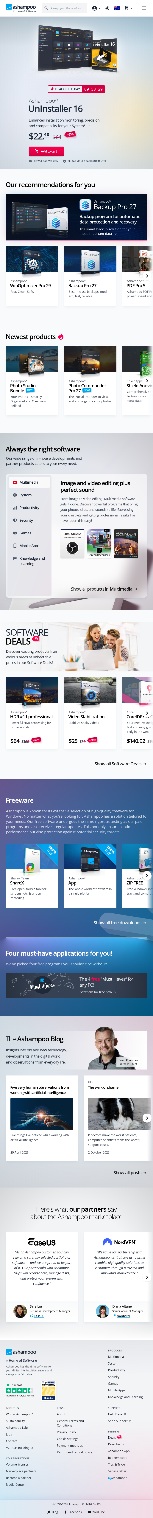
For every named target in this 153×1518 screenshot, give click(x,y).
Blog (55, 1512)
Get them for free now (95, 992)
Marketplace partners (21, 1471)
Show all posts (127, 1173)
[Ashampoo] (21, 1352)
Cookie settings (67, 1439)
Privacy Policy (66, 1432)
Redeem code (117, 1458)
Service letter (117, 1471)
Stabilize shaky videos (84, 723)
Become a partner (18, 1478)
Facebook (75, 1512)
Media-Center (15, 1485)
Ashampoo (118, 1478)
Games (113, 1384)
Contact (11, 1441)
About (61, 1414)
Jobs (9, 1434)
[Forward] (147, 275)
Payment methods (70, 1446)
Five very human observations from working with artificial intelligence (39, 1090)
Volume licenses (17, 1464)
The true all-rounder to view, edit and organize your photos (90, 399)
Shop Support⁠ (118, 1421)
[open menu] (144, 8)
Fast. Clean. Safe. (22, 292)
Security (113, 1377)
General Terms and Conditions (70, 1423)
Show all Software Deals (118, 764)
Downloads (116, 1444)
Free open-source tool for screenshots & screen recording (28, 893)
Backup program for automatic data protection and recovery (109, 219)
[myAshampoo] (96, 8)
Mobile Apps (116, 1390)
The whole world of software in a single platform (90, 891)
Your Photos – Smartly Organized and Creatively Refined (28, 401)
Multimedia (116, 1357)
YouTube (98, 1512)
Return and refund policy (74, 1452)
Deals (114, 1437)
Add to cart (49, 151)
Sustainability (15, 1421)
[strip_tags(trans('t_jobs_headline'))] (48, 1390)
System (113, 1363)
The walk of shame (103, 1087)
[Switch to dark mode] (107, 8)
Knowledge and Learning (125, 1397)
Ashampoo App (119, 1451)
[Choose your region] (117, 8)
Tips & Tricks (117, 1464)
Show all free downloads (117, 923)
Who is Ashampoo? (19, 1414)
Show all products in (101, 589)
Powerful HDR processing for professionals (30, 725)
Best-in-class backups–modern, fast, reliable (88, 294)
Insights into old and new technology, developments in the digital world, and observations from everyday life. (36, 1056)
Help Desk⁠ (115, 1414)
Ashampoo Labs (17, 1428)
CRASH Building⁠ (17, 1448)
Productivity (116, 1370)
